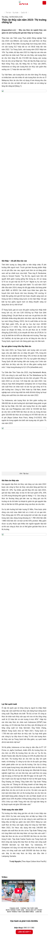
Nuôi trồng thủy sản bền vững (20, 912)
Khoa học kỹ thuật (34, 910)
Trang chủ (14, 908)
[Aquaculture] (23, 2)
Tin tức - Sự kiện (12, 12)
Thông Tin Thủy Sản (29, 908)
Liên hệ (38, 912)
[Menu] (3, 2)
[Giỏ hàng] (44, 3)
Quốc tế (24, 12)
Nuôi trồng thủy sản (15, 910)
